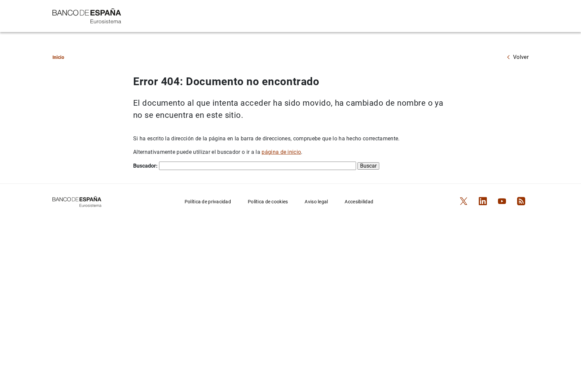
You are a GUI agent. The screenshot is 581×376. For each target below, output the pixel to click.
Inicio (58, 57)
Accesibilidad (359, 201)
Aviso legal (316, 201)
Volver (521, 57)
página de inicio (281, 152)
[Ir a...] (86, 15)
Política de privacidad (208, 201)
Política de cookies (268, 201)
